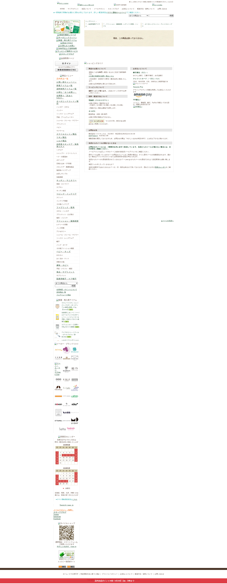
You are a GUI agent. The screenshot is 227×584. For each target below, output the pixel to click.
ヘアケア (59, 150)
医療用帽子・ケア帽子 (66, 279)
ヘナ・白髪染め (62, 157)
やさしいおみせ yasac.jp (66, 546)
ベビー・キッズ (63, 252)
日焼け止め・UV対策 (63, 163)
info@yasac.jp (93, 136)
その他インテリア (62, 204)
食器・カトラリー (62, 184)
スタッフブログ (113, 9)
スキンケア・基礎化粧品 (65, 167)
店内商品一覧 (62, 79)
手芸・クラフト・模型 (64, 269)
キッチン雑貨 (61, 191)
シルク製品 (61, 141)
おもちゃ (59, 255)
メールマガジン (99, 9)
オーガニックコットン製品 (67, 102)
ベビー (58, 127)
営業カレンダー (160, 167)
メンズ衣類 (60, 228)
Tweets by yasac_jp (66, 505)
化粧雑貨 (59, 177)
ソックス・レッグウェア (65, 114)
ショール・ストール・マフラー (67, 120)
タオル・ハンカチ (62, 211)
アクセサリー (61, 231)
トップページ (90, 21)
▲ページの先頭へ (167, 221)
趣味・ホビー (62, 265)
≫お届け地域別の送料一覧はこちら (101, 76)
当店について (86, 9)
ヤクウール (60, 131)
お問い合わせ (162, 9)
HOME (62, 9)
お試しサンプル (62, 174)
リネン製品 (61, 137)
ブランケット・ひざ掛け (65, 214)
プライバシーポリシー (110, 574)
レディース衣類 (62, 224)
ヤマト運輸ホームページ (116, 12)
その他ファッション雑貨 (65, 248)
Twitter (56, 514)
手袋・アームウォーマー (65, 117)
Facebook (57, 519)
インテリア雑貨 (62, 201)
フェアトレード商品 (63, 295)
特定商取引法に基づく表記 (90, 574)
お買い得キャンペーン (66, 82)
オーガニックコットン (152, 24)
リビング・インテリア (66, 194)
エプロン (59, 187)
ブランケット (61, 124)
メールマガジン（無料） (63, 510)
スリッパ (59, 197)
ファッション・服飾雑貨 (67, 221)
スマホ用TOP (73, 574)
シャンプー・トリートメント (66, 153)
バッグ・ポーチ (62, 245)
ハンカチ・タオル (62, 107)
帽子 (58, 241)
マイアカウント (73, 9)
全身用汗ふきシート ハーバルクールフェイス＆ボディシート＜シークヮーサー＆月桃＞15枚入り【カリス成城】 (70, 317)
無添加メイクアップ (63, 170)
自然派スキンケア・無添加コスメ (67, 145)
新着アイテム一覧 (64, 86)
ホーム (65, 574)
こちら (75, 499)
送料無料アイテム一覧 (66, 89)
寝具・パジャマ (62, 218)
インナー (59, 110)
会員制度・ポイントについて (66, 289)
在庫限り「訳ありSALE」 (64, 97)
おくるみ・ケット (62, 258)
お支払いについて (128, 9)
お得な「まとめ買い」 (66, 92)
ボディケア (60, 160)
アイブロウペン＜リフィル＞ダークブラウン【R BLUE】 (70, 335)
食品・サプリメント (65, 272)
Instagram (57, 517)
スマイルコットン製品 (66, 134)
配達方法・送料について (146, 9)
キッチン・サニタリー (66, 180)
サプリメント (61, 275)
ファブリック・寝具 (65, 208)
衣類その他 (60, 262)
